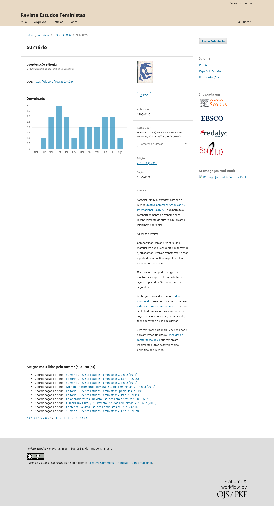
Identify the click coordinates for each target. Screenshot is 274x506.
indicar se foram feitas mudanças (156, 306)
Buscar (246, 22)
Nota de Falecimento (80, 387)
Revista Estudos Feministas (53, 15)
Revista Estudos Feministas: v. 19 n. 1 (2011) (109, 395)
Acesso (249, 3)
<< (28, 418)
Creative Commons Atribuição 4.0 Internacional (120, 463)
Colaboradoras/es (78, 399)
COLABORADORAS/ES (80, 403)
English (204, 65)
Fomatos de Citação (151, 144)
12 (59, 418)
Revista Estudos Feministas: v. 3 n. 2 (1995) (108, 383)
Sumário (72, 375)
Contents (72, 407)
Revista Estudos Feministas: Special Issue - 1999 (112, 391)
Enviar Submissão (213, 41)
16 (75, 418)
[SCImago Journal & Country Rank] (223, 177)
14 (67, 418)
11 (55, 418)
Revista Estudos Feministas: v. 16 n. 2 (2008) (126, 403)
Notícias (57, 22)
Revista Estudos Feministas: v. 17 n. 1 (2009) (109, 411)
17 (79, 418)
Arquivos (40, 22)
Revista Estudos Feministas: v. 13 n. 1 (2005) (109, 379)
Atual (24, 22)
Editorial (72, 379)
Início (30, 35)
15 (71, 418)
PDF (145, 95)
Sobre (74, 22)
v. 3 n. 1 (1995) (62, 35)
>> (86, 418)
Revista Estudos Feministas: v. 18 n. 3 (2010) (125, 387)
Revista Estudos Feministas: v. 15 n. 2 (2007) (110, 407)
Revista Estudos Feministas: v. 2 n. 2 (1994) (108, 375)
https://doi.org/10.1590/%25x (53, 81)
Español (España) (210, 71)
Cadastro (235, 3)
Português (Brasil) (211, 77)
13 (63, 418)
